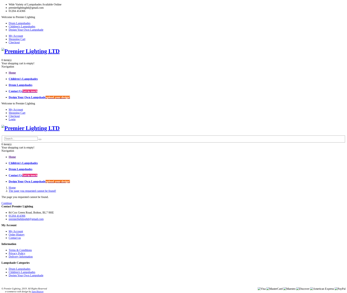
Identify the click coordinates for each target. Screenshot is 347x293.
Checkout (14, 42)
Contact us (15, 237)
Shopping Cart (17, 39)
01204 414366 (17, 215)
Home (12, 187)
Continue (6, 203)
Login (12, 119)
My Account (16, 35)
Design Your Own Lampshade (26, 29)
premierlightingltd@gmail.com (26, 219)
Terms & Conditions (20, 250)
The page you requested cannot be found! (32, 190)
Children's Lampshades (22, 26)
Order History (17, 234)
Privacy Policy (17, 253)
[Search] (39, 139)
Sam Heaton (38, 291)
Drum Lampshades (19, 23)
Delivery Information (21, 256)
